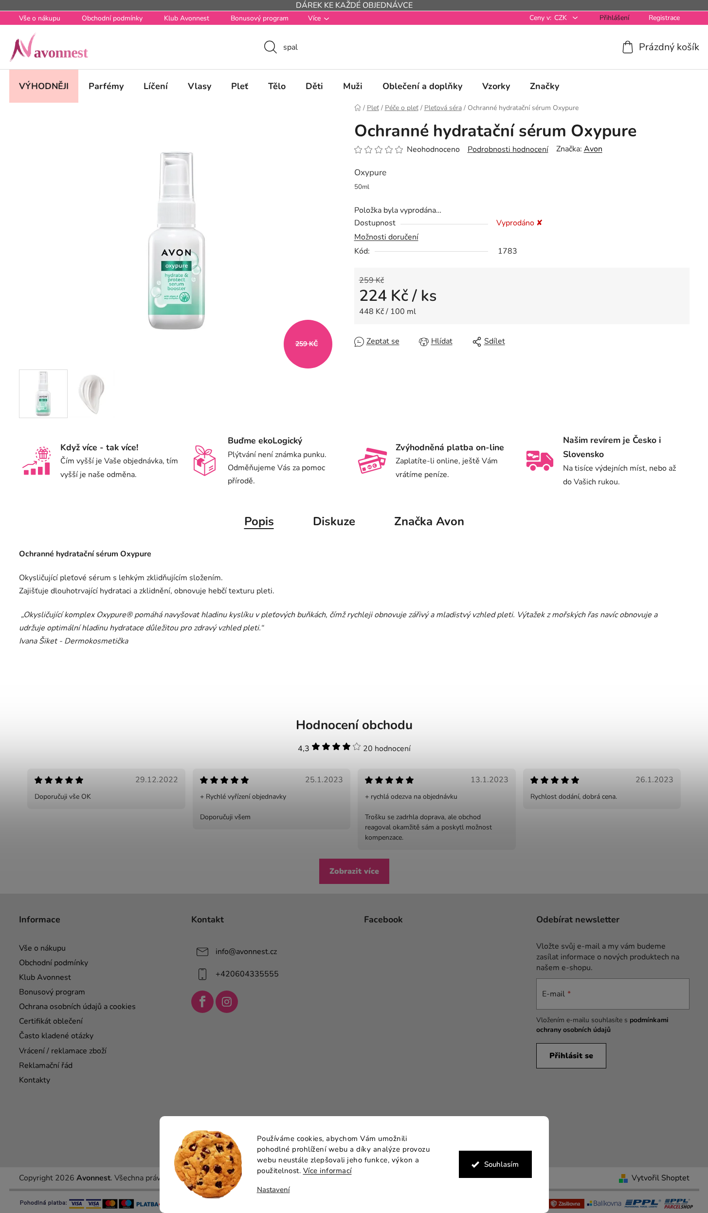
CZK (561, 17)
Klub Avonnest (186, 18)
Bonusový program (260, 18)
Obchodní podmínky (112, 18)
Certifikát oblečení (51, 1021)
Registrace (664, 17)
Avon (593, 149)
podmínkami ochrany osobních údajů (602, 1024)
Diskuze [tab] (334, 521)
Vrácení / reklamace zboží (63, 1051)
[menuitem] (43, 86)
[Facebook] (202, 1002)
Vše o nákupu (39, 18)
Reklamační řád (46, 1065)
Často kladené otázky (56, 1035)
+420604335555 (247, 973)
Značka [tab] (429, 521)
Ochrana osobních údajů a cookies (77, 1006)
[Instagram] (227, 1002)
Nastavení (273, 1190)
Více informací (327, 1171)
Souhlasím (501, 1164)
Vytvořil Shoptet (661, 1178)
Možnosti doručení (386, 237)
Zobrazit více (354, 871)
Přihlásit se (571, 1055)
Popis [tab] (259, 521)
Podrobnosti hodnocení (508, 149)
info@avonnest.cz (246, 951)
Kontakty (34, 1080)
